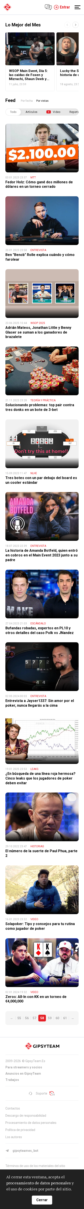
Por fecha (27, 100)
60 (57, 1018)
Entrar (65, 7)
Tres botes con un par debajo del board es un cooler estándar (41, 480)
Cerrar (42, 1200)
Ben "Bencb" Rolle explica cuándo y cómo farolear (40, 257)
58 (42, 1018)
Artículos (31, 112)
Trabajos (12, 1080)
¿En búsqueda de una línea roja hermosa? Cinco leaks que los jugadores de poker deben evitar (40, 778)
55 (19, 1018)
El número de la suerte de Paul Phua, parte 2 (41, 853)
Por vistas (42, 100)
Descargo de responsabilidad (25, 1115)
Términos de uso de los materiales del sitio (35, 1166)
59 (50, 1018)
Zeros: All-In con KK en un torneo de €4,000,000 (36, 999)
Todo (13, 112)
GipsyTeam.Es (35, 1061)
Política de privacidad (20, 1130)
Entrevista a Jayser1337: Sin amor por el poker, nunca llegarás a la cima (39, 703)
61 (65, 1018)
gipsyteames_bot (25, 1150)
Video (56, 112)
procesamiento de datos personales (38, 1183)
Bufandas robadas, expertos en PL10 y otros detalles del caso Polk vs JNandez (39, 630)
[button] (75, 25)
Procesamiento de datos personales (30, 1122)
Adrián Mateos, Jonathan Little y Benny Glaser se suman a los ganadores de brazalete (38, 332)
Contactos (12, 1108)
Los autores (13, 1137)
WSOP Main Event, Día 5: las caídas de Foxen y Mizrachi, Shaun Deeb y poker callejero (28, 75)
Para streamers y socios (23, 1067)
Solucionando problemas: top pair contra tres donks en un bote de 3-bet (39, 407)
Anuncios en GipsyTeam (23, 1073)
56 (27, 1018)
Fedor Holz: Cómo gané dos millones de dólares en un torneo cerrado (39, 184)
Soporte (41, 1093)
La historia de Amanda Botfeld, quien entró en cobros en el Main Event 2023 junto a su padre (41, 555)
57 (34, 1018)
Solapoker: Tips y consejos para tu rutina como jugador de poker (40, 926)
